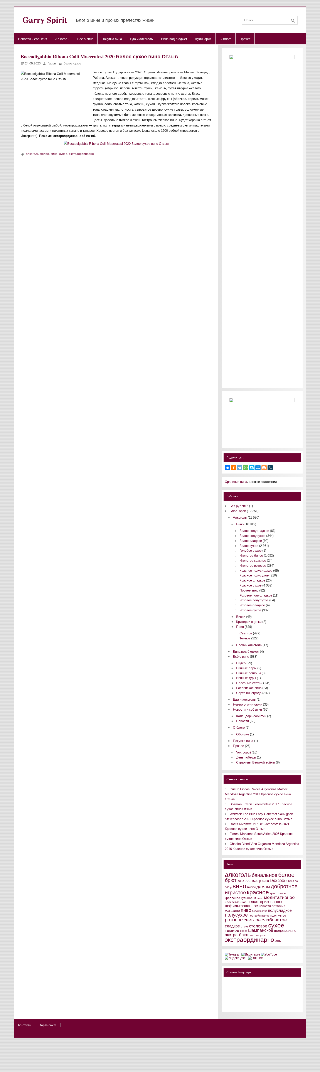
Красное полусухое (254, 575)
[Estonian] (255, 988)
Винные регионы (248, 673)
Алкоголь (62, 39)
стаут (244, 926)
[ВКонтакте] (227, 467)
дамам (263, 886)
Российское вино (248, 688)
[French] (255, 982)
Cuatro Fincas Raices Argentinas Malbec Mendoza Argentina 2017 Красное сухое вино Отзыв (258, 794)
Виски (240, 617)
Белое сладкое (250, 541)
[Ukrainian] (238, 982)
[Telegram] (239, 467)
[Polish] (233, 999)
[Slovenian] (227, 1005)
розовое (234, 919)
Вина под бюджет (174, 39)
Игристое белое (251, 555)
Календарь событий (251, 716)
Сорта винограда (248, 693)
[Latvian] (255, 994)
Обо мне (242, 734)
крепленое (232, 898)
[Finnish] (227, 994)
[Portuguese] (238, 999)
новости (265, 906)
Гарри (51, 63)
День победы (246, 757)
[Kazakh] (250, 994)
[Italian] (238, 994)
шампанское (260, 930)
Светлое (245, 633)
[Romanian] (244, 999)
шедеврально (285, 930)
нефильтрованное (241, 906)
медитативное (279, 897)
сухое (63, 153)
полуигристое (259, 911)
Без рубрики (239, 506)
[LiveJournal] (270, 467)
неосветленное (236, 902)
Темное (244, 638)
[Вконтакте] (250, 954)
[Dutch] (250, 988)
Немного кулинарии (247, 704)
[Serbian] (250, 999)
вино (54, 153)
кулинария (248, 898)
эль (278, 940)
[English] (244, 982)
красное (258, 892)
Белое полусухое (252, 536)
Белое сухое (72, 63)
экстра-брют (237, 934)
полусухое (236, 915)
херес (243, 930)
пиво (246, 910)
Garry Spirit (44, 20)
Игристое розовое (252, 565)
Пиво (240, 627)
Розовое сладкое (252, 605)
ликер (260, 898)
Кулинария (203, 39)
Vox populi (243, 752)
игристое (235, 892)
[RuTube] (255, 958)
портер (265, 915)
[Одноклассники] (233, 467)
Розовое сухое (250, 610)
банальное (264, 875)
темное (232, 930)
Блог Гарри (238, 511)
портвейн (255, 915)
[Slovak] (255, 999)
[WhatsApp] (245, 467)
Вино (240, 524)
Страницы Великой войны (255, 762)
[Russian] (227, 982)
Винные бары (246, 668)
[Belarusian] (233, 982)
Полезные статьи (249, 683)
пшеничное (278, 915)
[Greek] (233, 994)
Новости (242, 721)
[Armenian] (227, 988)
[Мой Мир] (258, 467)
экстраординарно (81, 153)
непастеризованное (265, 902)
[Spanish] (233, 1005)
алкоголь (32, 153)
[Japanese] (244, 994)
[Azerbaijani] (233, 988)
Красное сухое (250, 585)
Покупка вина (112, 39)
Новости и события (32, 39)
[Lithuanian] (227, 999)
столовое (258, 926)
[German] (250, 982)
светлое (252, 919)
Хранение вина (236, 482)
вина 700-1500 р (249, 881)
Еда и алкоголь (141, 39)
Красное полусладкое (255, 570)
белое (44, 153)
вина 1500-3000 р (274, 881)
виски (251, 887)
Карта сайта (48, 1025)
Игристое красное (252, 560)
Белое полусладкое (254, 531)
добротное (284, 886)
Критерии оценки (248, 622)
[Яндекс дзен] (236, 958)
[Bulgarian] (238, 988)
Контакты (24, 1025)
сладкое (232, 926)
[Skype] (251, 467)
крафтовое (278, 893)
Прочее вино (248, 590)
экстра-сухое (258, 935)
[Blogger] (264, 467)
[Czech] (244, 988)
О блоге (225, 39)
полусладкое (280, 910)
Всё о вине (85, 39)
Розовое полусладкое (255, 595)
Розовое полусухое (253, 600)
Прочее (245, 39)
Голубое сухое (250, 550)
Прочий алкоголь (249, 645)
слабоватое (274, 919)
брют (231, 880)
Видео (241, 663)
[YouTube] (269, 954)
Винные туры (246, 678)
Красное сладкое (252, 580)
